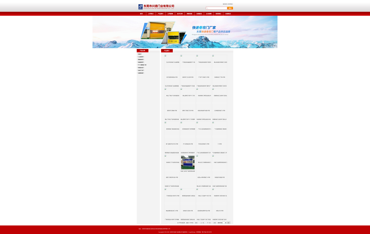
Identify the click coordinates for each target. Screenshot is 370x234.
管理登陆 (198, 232)
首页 (141, 13)
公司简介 (151, 13)
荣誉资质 (189, 13)
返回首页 (225, 4)
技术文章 (180, 13)
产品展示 (160, 13)
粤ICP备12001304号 (207, 232)
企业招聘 (208, 13)
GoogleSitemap (191, 232)
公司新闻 (170, 13)
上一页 (202, 222)
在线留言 (199, 13)
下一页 (209, 222)
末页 (215, 222)
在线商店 (228, 13)
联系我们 (230, 4)
